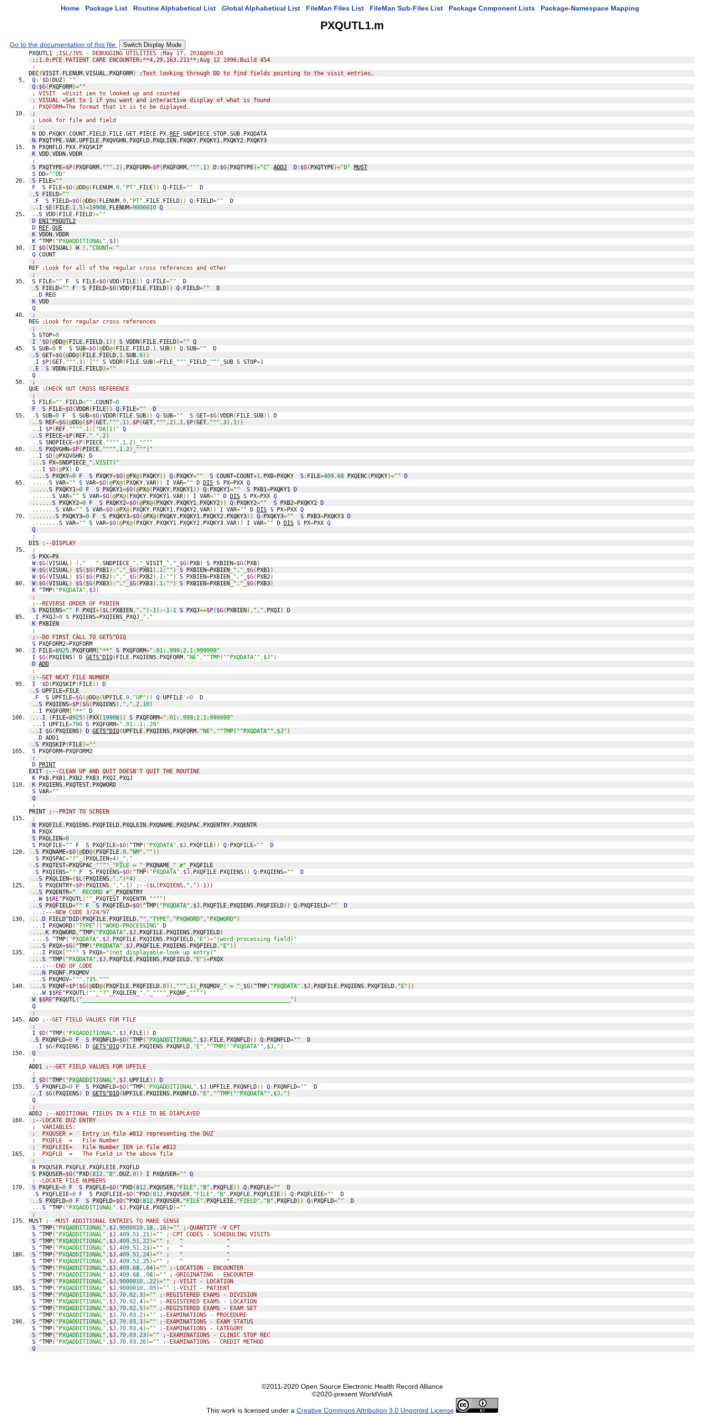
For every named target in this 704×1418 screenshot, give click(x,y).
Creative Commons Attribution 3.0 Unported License (375, 1410)
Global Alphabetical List (261, 8)
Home (70, 8)
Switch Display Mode (152, 44)
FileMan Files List (335, 8)
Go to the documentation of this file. (63, 44)
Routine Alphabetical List (174, 8)
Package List (106, 8)
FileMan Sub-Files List (406, 8)
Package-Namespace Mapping (590, 8)
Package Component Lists (492, 8)
